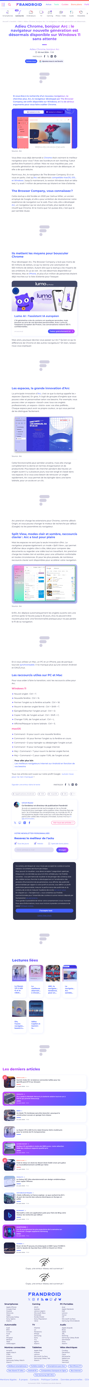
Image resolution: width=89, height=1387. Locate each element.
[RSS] (42, 1299)
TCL (35, 1340)
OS (65, 794)
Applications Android (24, 794)
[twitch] (20, 823)
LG (35, 1330)
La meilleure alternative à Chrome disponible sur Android (36, 989)
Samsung (37, 1336)
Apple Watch (11, 1352)
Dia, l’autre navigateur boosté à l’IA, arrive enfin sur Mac (19, 1025)
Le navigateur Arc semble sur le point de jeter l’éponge (69, 989)
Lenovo (64, 1313)
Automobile (10, 1325)
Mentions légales (8, 1379)
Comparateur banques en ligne (53, 1371)
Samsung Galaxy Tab (42, 1358)
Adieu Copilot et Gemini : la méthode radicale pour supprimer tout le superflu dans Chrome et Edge (36, 1025)
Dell (63, 1311)
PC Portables (66, 1304)
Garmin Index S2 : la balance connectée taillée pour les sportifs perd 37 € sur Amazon (38, 1081)
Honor (64, 1315)
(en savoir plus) (60, 890)
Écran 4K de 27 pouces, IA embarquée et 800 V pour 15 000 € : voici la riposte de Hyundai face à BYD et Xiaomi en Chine (40, 1247)
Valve (36, 1321)
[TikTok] (55, 1299)
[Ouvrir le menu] (3, 5)
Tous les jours (23, 844)
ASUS (36, 1307)
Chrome (48, 158)
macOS (54, 794)
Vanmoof (65, 1362)
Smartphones (11, 1304)
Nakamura (66, 1358)
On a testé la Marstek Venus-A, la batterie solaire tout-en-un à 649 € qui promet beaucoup (41, 1097)
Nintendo (37, 1315)
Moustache (66, 1356)
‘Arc (35, 177)
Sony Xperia (10, 1319)
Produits (19, 1094)
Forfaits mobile (37, 1366)
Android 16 (32, 1371)
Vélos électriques (68, 1347)
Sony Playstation (40, 1319)
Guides (65, 4)
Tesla (8, 1342)
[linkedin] (24, 823)
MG (7, 1336)
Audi (8, 1328)
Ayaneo (37, 1309)
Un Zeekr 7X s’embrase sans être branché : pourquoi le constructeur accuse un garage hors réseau (38, 1114)
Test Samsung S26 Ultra (44, 1375)
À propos (23, 1379)
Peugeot (9, 1338)
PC (74, 794)
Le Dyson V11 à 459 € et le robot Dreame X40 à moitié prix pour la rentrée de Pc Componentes (19, 989)
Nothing (65, 1336)
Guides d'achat (21, 1144)
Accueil (5, 21)
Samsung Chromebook (71, 1321)
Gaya (64, 1354)
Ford (8, 1334)
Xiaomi (9, 1321)
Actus (48, 4)
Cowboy (65, 1350)
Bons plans (76, 4)
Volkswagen (10, 1343)
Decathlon (66, 1352)
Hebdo (40, 844)
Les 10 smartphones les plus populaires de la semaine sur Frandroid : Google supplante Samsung (39, 1230)
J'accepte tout (45, 911)
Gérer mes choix (44, 915)
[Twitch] (51, 1299)
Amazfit (9, 1350)
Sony (36, 1338)
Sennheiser (66, 1340)
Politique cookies (26, 906)
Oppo (8, 1315)
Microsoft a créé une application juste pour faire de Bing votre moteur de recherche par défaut (41, 1214)
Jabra (64, 1332)
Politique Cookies (49, 1379)
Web (20, 21)
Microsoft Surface (68, 1319)
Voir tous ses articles (62, 823)
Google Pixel (11, 1309)
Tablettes (37, 1347)
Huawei (9, 1311)
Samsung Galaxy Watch (15, 1360)
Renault (9, 1340)
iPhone (32, 273)
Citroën (9, 1332)
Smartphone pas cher (56, 1366)
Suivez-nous (31, 61)
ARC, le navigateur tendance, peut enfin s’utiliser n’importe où (53, 989)
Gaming (36, 1304)
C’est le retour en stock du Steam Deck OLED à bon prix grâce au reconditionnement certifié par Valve (41, 1164)
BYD (8, 1330)
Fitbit (8, 1354)
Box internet (76, 1371)
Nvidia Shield (39, 1317)
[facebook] (29, 823)
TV (33, 1325)
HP (63, 1317)
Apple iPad (38, 1350)
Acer (63, 1307)
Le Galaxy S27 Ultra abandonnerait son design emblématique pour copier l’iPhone (40, 1180)
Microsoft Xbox (39, 1313)
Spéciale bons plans (59, 844)
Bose (64, 1330)
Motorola (9, 1313)
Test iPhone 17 (75, 1366)
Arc (13, 205)
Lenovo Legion (39, 1311)
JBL (63, 1334)
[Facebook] (38, 1299)
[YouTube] (46, 1299)
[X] (29, 1299)
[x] (15, 823)
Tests (56, 4)
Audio (63, 1325)
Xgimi (36, 1342)
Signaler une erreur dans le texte (26, 785)
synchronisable (27, 665)
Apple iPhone (11, 1307)
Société (13, 21)
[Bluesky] (60, 1299)
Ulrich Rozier (27, 803)
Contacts (34, 1379)
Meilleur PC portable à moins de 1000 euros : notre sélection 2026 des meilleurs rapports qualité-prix (40, 1147)
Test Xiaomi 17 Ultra (16, 1371)
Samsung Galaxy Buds (70, 1338)
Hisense (37, 1328)
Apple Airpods (67, 1328)
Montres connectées (14, 1347)
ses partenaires (31, 898)
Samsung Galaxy (12, 1317)
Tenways (65, 1360)
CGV (87, 1379)
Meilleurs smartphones (17, 1366)
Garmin (9, 1356)
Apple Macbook (68, 1309)
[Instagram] (33, 1299)
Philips (36, 1334)
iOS (42, 794)
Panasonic (38, 1332)
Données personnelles (71, 1379)
